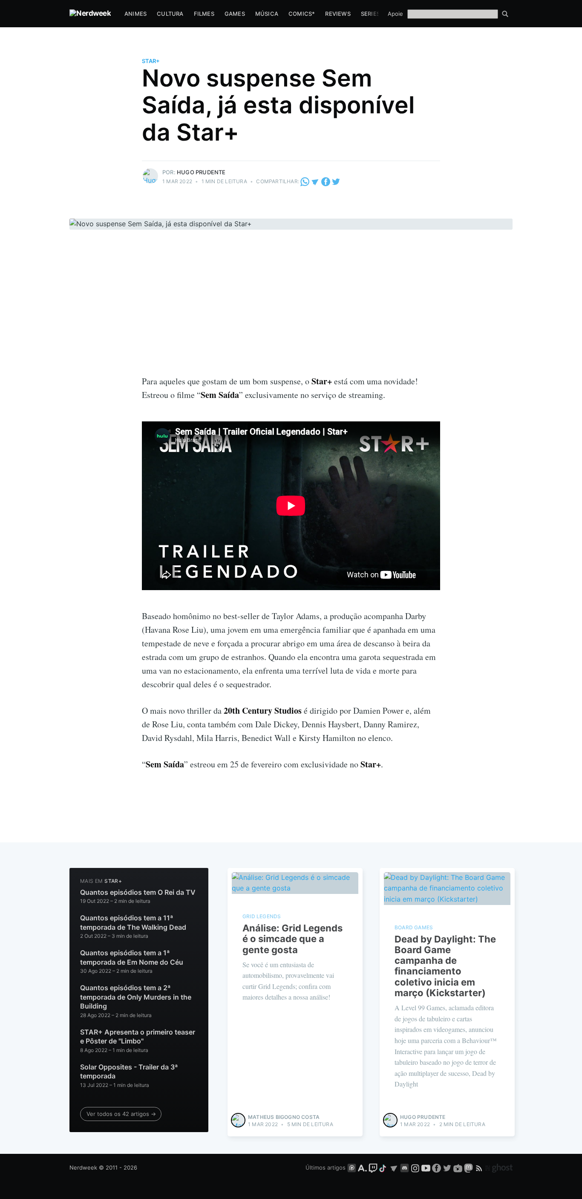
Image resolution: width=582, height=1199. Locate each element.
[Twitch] (373, 1167)
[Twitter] (335, 181)
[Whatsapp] (305, 181)
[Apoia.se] (363, 1167)
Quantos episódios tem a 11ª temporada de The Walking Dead (133, 922)
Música (266, 13)
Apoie (395, 13)
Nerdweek (83, 1167)
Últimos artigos (325, 1167)
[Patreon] (351, 1167)
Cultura (170, 13)
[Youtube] (425, 1167)
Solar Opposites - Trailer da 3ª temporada (129, 1072)
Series (370, 13)
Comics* (301, 13)
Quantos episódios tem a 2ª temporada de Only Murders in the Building (135, 996)
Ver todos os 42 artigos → (121, 1113)
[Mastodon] (469, 1167)
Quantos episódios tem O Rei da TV (138, 892)
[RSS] (480, 1167)
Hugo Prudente (201, 172)
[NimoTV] (458, 1167)
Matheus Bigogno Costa (284, 1117)
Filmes (204, 13)
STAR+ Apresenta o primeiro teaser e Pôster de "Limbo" (137, 1037)
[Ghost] (499, 1167)
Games (235, 13)
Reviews (337, 13)
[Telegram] (315, 181)
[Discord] (404, 1167)
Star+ (151, 61)
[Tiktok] (383, 1167)
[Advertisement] (291, 310)
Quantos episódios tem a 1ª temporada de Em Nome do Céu (131, 957)
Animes (135, 13)
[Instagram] (415, 1167)
